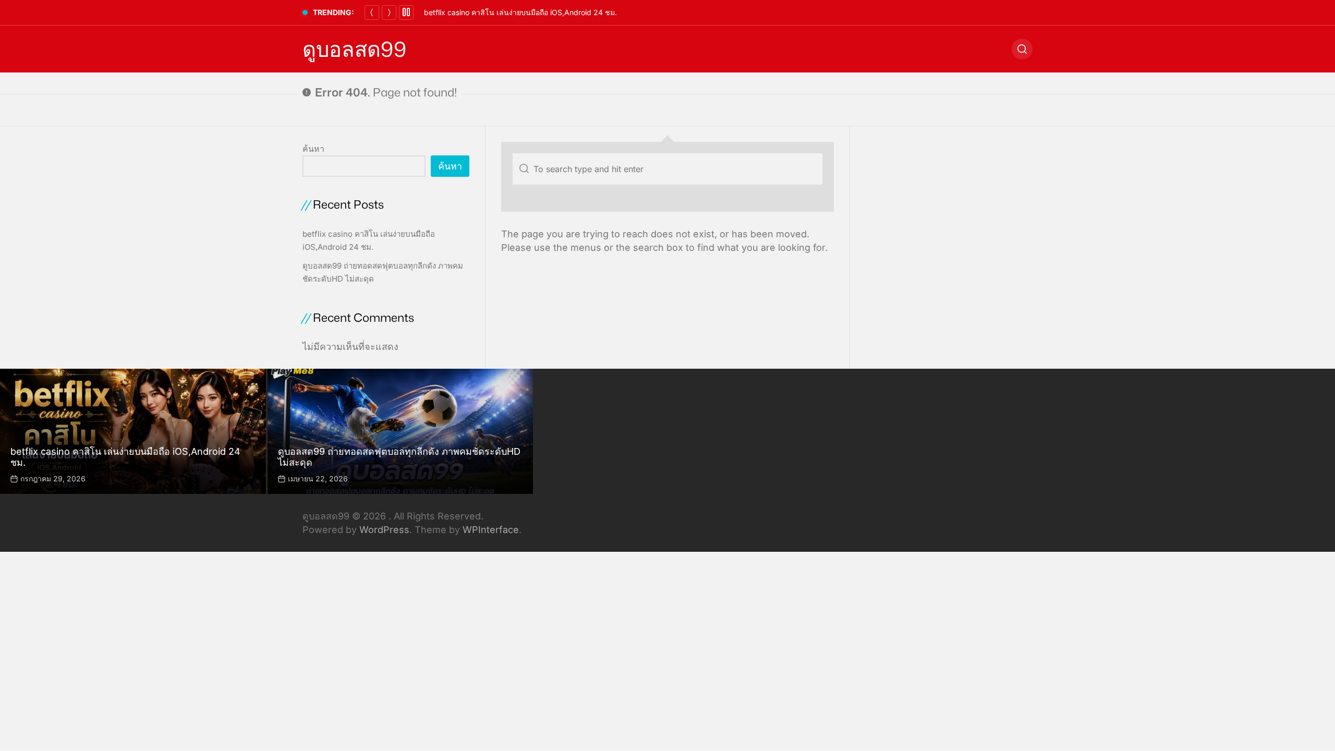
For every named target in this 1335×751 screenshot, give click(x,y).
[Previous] (372, 12)
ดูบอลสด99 (354, 49)
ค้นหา (313, 148)
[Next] (389, 12)
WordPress (384, 529)
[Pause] (406, 12)
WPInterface (491, 529)
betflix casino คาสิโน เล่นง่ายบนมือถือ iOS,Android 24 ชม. (520, 12)
